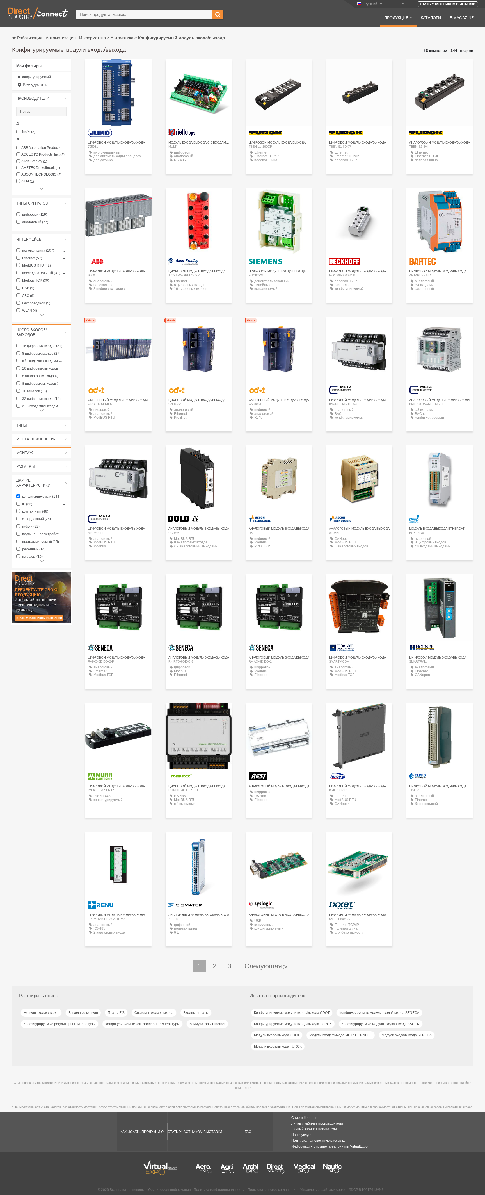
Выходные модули (83, 1013)
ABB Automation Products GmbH (44, 148)
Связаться (118, 197)
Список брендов (304, 1118)
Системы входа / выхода (153, 1013)
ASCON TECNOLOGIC (41, 174)
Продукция (396, 17)
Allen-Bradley (34, 161)
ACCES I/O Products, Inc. (43, 154)
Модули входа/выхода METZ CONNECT (340, 1035)
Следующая (264, 966)
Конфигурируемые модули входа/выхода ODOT (292, 1013)
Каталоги (431, 17)
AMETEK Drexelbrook (40, 168)
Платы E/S (116, 1013)
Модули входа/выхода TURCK (278, 1046)
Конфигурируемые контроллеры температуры (142, 1024)
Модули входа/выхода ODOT (276, 1035)
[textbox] (144, 14)
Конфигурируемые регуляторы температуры (59, 1024)
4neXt (28, 132)
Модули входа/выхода (41, 1013)
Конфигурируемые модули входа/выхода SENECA (379, 1013)
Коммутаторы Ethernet (207, 1024)
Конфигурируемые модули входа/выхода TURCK (293, 1024)
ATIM (27, 181)
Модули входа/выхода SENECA (407, 1035)
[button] (41, 98)
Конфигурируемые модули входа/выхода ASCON (381, 1024)
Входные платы (196, 1013)
